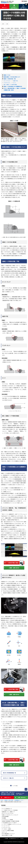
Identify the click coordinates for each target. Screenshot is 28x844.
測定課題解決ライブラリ (19, 800)
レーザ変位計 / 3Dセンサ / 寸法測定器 (9, 810)
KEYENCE (22, 838)
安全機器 (4, 818)
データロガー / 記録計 (6, 829)
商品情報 (3, 805)
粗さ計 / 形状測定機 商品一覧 (9, 773)
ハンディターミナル (6, 827)
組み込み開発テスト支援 (7, 835)
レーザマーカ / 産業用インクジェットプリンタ (11, 824)
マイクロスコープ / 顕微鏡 (7, 819)
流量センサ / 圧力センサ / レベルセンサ (10, 815)
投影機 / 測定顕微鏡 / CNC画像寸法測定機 (10, 821)
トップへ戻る (15, 785)
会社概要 (6, 838)
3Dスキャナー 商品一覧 (8, 778)
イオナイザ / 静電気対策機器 (8, 830)
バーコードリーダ (5, 825)
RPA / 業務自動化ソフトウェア (8, 833)
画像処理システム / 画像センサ (8, 811)
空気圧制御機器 (5, 816)
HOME (2, 800)
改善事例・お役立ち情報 (8, 800)
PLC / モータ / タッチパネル (7, 813)
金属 (3, 23)
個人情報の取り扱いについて (14, 838)
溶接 (7, 23)
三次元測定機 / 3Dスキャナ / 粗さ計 (9, 822)
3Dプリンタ (4, 832)
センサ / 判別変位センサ (7, 808)
